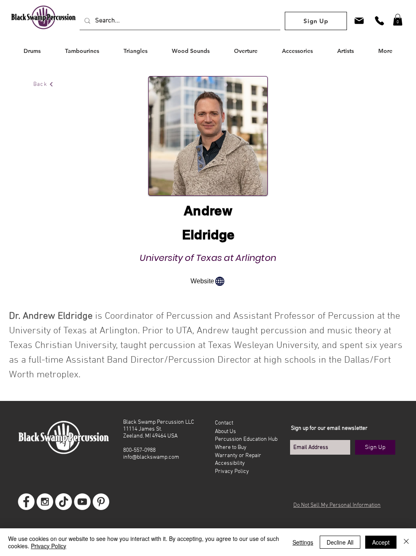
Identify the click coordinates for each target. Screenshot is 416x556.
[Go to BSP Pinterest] (101, 501)
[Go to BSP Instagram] (45, 501)
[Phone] (379, 20)
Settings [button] (302, 542)
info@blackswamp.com (151, 457)
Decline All (340, 542)
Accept (381, 542)
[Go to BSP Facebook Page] (26, 501)
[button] (398, 20)
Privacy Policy (48, 546)
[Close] (406, 542)
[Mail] (359, 20)
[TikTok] (63, 501)
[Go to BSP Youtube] (82, 501)
